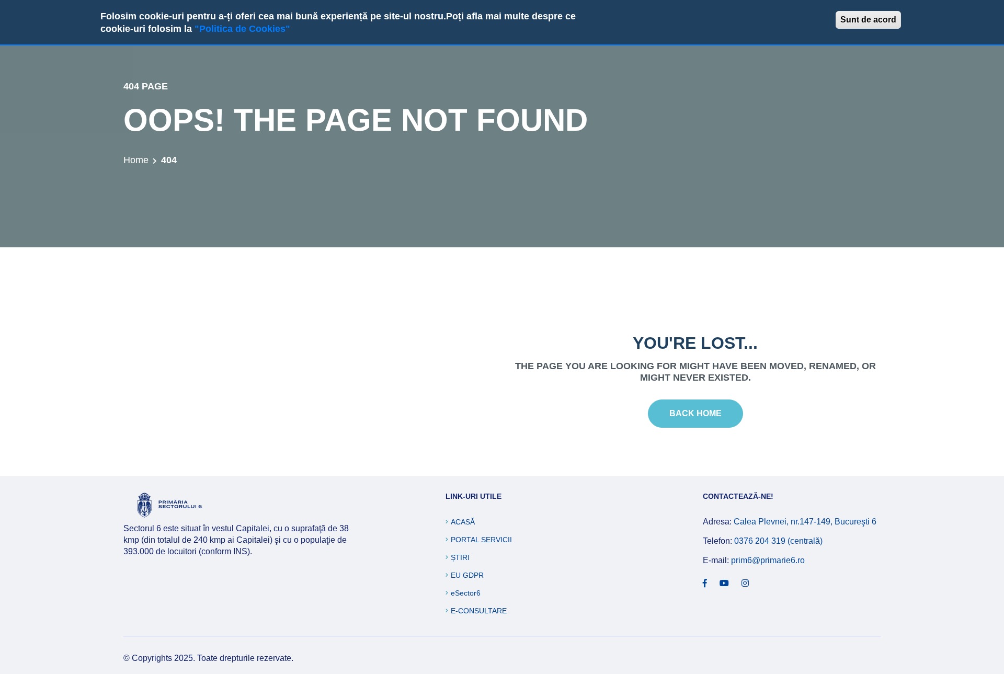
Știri (460, 557)
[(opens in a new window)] (705, 583)
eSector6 (466, 593)
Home (136, 160)
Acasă (463, 522)
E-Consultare (479, 611)
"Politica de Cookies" (242, 29)
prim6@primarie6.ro (768, 560)
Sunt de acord (868, 19)
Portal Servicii (481, 539)
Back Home (695, 413)
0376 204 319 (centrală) (778, 540)
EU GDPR (467, 575)
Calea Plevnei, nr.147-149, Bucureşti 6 (805, 521)
